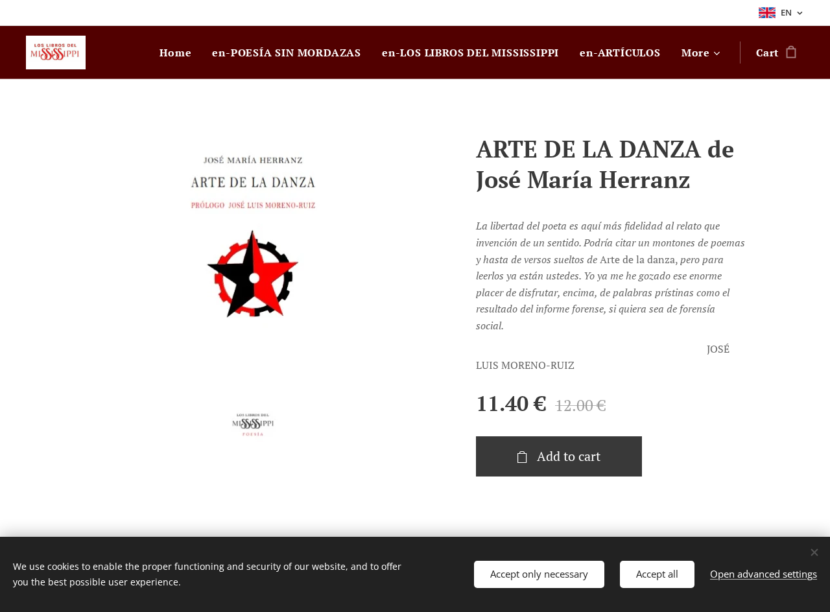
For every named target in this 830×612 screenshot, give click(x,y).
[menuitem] (179, 52)
